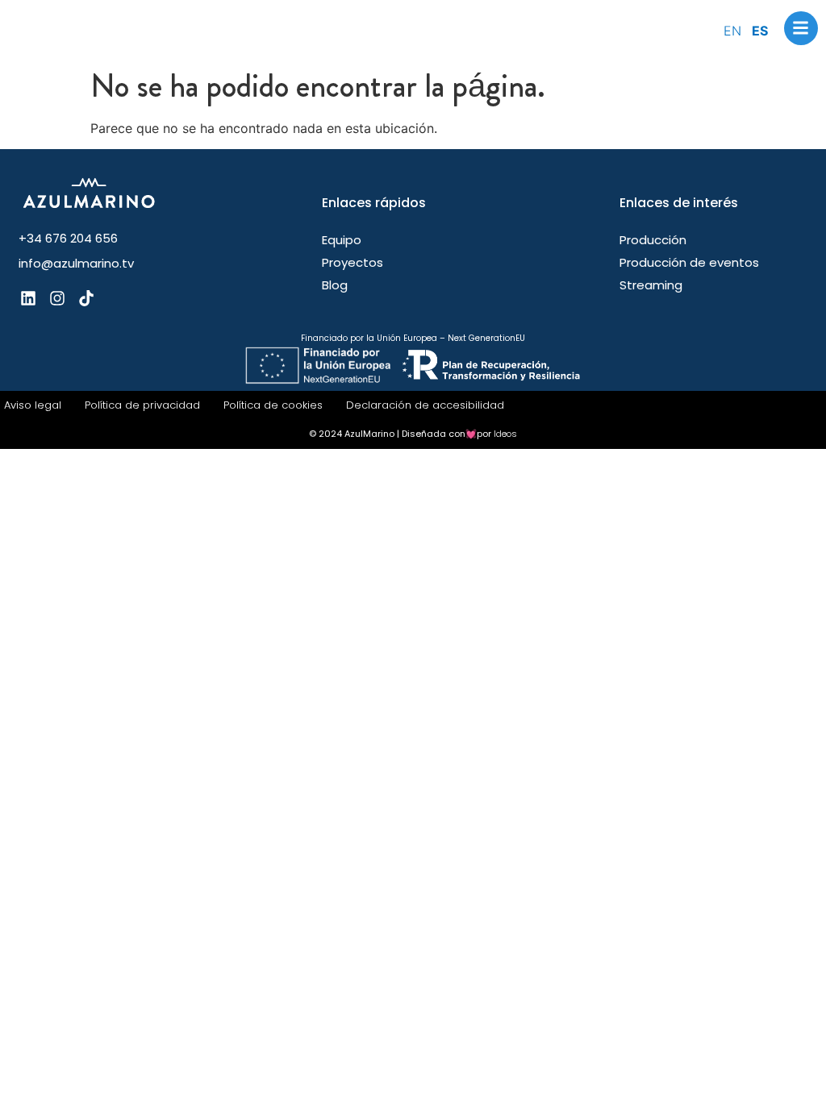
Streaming (651, 285)
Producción (653, 240)
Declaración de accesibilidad (425, 405)
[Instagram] (57, 298)
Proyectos (352, 263)
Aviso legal (32, 405)
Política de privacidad (142, 405)
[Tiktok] (86, 298)
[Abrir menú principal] (801, 28)
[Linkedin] (28, 298)
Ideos (505, 433)
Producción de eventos (689, 263)
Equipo (341, 240)
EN (732, 31)
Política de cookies (273, 405)
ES (760, 31)
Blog (335, 285)
